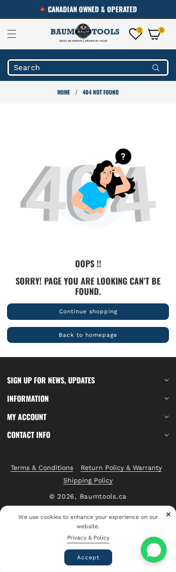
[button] (17, 34)
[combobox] (88, 67)
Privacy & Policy (88, 537)
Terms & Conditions (42, 467)
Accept (88, 557)
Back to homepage (88, 335)
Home (63, 91)
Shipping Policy (88, 480)
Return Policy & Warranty (121, 467)
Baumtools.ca (103, 496)
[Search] (155, 67)
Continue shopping (88, 311)
